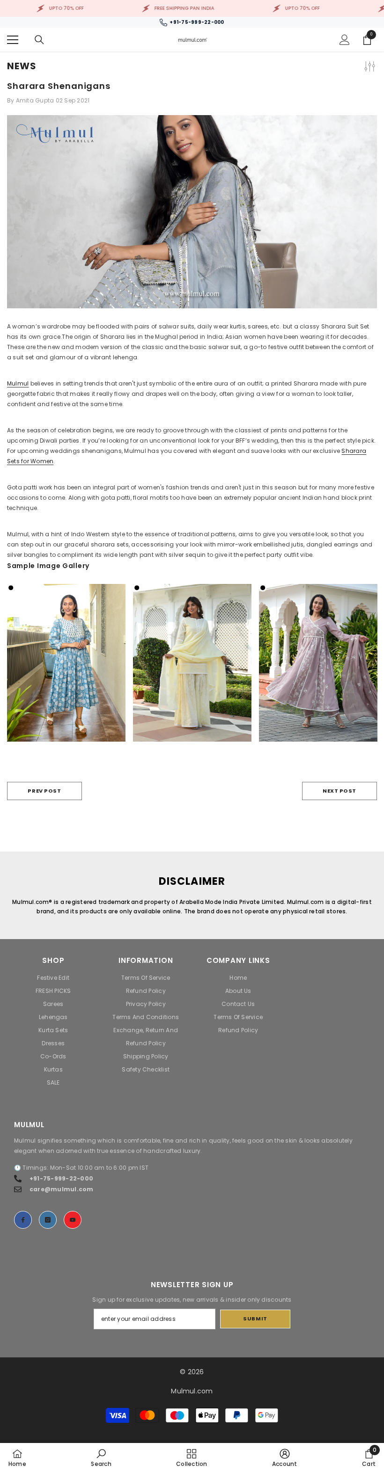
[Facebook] (23, 1220)
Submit (255, 1318)
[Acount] (345, 40)
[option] (66, 670)
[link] (101, 1457)
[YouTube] (72, 1220)
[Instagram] (48, 1220)
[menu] (12, 39)
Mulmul (18, 383)
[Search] (39, 39)
